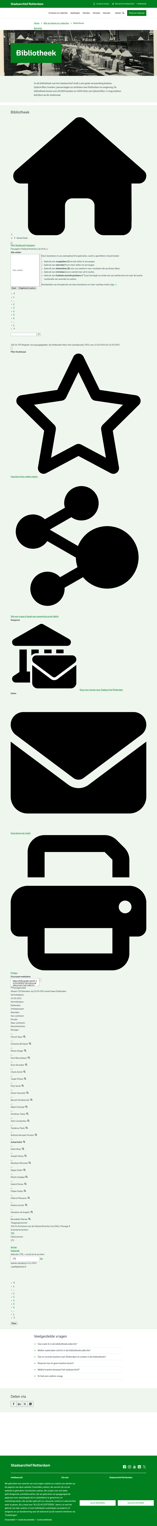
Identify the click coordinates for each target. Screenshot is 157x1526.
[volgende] (14, 329)
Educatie (106, 13)
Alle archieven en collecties (56, 23)
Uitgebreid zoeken (27, 288)
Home (36, 23)
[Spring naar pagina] (39, 334)
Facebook (13, 1404)
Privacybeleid (10, 1519)
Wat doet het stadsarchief (124, 4)
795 (12, 1233)
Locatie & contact (102, 4)
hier (113, 284)
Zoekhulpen (75, 13)
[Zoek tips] (40, 270)
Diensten (86, 13)
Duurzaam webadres (21, 976)
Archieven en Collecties (58, 13)
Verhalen (96, 13)
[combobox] (118, 13)
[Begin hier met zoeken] (79, 234)
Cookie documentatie (26, 1519)
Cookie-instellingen (44, 1519)
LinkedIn (19, 1404)
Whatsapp (30, 1404)
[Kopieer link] (40, 980)
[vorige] (14, 294)
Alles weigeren (97, 1503)
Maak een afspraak (136, 13)
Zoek (14, 288)
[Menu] (12, 348)
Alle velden (16, 252)
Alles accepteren (136, 1503)
